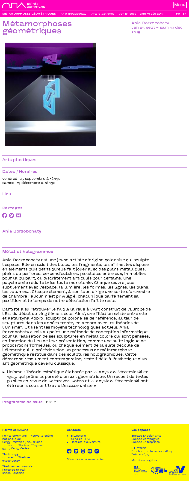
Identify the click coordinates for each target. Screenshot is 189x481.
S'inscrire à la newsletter (85, 459)
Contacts (74, 430)
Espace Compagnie (145, 439)
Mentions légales (144, 460)
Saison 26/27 (140, 454)
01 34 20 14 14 (80, 439)
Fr (178, 14)
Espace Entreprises (145, 442)
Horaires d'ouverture (85, 442)
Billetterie (138, 448)
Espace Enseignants (146, 436)
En (184, 14)
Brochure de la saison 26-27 (151, 451)
